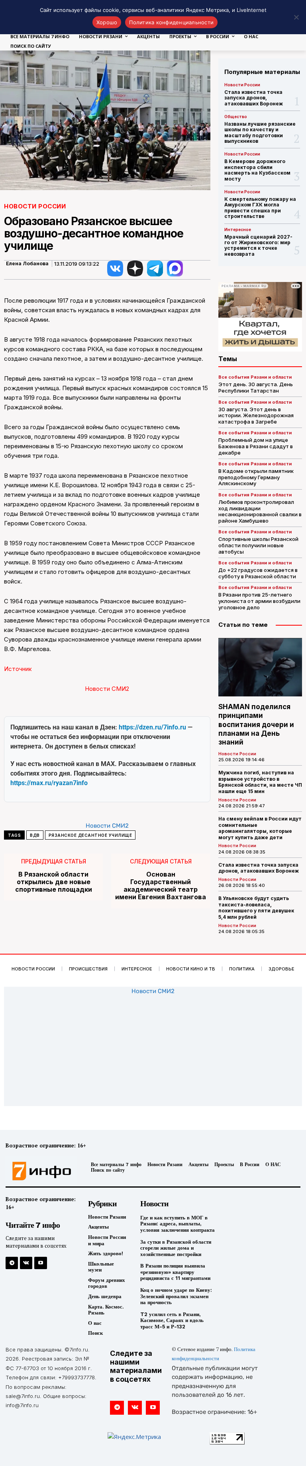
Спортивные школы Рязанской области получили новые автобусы (258, 545)
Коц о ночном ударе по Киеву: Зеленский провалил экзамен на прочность (176, 1296)
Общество (235, 117)
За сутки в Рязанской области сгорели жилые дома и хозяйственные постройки (175, 1248)
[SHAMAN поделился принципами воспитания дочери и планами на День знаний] (260, 667)
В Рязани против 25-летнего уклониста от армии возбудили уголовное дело (259, 600)
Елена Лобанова (27, 263)
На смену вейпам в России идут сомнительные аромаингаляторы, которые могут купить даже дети (260, 828)
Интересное (237, 229)
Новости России (35, 206)
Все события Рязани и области (255, 377)
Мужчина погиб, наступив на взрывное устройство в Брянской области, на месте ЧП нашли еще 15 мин (260, 782)
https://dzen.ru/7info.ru (152, 727)
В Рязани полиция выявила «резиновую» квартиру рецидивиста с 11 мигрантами (175, 1272)
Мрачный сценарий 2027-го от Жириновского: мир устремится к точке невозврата (258, 245)
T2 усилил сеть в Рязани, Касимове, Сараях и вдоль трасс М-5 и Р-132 (172, 1320)
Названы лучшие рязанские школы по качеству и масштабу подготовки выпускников (260, 132)
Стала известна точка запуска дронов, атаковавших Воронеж (253, 98)
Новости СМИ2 (107, 688)
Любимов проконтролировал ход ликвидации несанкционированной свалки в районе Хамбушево (260, 511)
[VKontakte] (26, 1263)
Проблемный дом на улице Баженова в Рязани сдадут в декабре (255, 446)
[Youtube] (40, 1263)
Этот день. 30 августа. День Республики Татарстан (255, 387)
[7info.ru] (39, 1171)
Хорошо (107, 22)
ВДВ (35, 835)
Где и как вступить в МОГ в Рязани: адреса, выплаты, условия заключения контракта (177, 1224)
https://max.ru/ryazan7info (49, 783)
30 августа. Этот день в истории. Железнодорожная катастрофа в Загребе (256, 415)
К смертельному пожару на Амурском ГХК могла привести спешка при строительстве (260, 207)
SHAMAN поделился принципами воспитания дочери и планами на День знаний (256, 724)
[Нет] (296, 17)
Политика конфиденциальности (171, 22)
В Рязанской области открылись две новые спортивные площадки (53, 882)
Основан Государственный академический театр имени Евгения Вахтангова (160, 886)
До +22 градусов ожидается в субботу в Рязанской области (258, 573)
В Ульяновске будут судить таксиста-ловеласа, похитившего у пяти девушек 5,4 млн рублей (256, 907)
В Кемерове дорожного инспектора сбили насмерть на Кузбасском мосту (257, 169)
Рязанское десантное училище (90, 835)
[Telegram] (12, 1263)
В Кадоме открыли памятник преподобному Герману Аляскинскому (256, 477)
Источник (18, 669)
